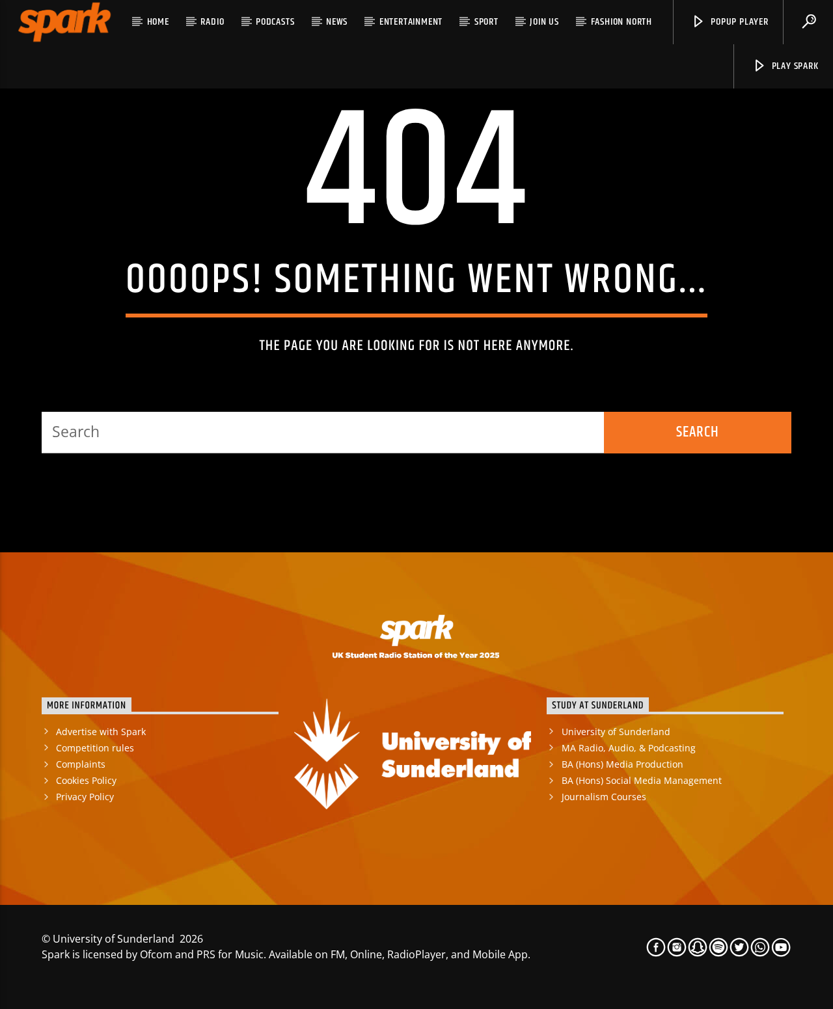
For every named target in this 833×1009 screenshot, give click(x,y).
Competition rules (95, 748)
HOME (158, 22)
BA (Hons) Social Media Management (642, 780)
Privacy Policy (85, 796)
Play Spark (794, 66)
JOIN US (544, 22)
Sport (486, 22)
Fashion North (621, 22)
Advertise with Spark (101, 731)
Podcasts (275, 22)
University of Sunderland (616, 731)
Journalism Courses (604, 796)
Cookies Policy (86, 780)
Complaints (80, 764)
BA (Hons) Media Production (622, 764)
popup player (738, 22)
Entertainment (411, 22)
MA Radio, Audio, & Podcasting (629, 748)
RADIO (212, 22)
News (337, 22)
